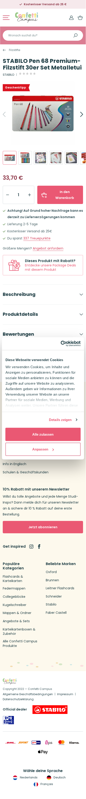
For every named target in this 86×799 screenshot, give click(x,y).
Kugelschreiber (14, 605)
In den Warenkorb (64, 195)
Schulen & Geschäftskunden (25, 472)
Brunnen (52, 580)
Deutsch (59, 777)
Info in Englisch (14, 464)
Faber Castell (56, 613)
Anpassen (40, 449)
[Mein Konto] (71, 18)
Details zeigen (60, 420)
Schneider (54, 596)
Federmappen (14, 588)
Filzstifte (14, 50)
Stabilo (51, 604)
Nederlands (28, 777)
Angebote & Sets (16, 621)
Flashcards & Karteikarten (13, 578)
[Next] (76, 114)
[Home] (26, 17)
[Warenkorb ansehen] (80, 18)
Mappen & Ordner (17, 613)
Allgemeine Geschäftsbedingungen (28, 694)
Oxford (51, 572)
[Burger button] (6, 17)
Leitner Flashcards (60, 588)
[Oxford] (8, 720)
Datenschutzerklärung (18, 699)
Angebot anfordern (48, 248)
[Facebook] (39, 546)
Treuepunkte (37, 238)
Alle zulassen (43, 434)
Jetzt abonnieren (42, 527)
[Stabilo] (49, 709)
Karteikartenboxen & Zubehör (19, 631)
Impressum (65, 694)
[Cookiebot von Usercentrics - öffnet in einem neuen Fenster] (61, 344)
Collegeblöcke (14, 597)
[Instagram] (31, 546)
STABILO (8, 75)
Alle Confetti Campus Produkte (20, 643)
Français (46, 784)
